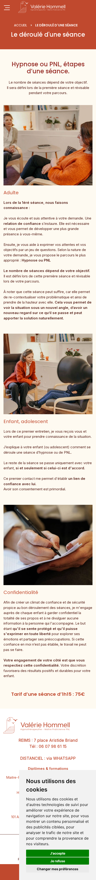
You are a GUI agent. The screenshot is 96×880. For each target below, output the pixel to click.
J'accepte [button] (57, 853)
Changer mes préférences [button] (57, 869)
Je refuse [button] (57, 861)
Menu (7, 7)
